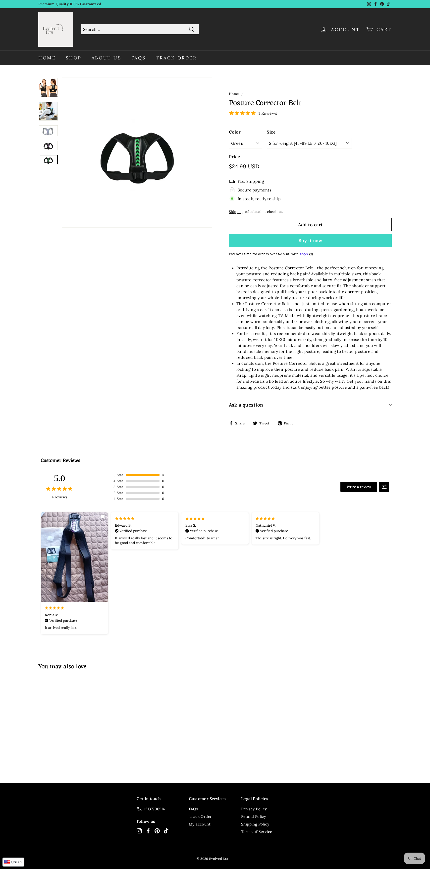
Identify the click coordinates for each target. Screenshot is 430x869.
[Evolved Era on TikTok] (166, 831)
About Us (106, 58)
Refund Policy (253, 816)
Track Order (176, 58)
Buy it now (310, 240)
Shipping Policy (255, 824)
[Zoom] (137, 153)
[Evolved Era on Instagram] (139, 831)
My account (200, 824)
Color (235, 132)
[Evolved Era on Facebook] (148, 831)
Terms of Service (256, 831)
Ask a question (246, 405)
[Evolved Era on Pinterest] (157, 831)
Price (234, 156)
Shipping (236, 211)
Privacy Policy (254, 809)
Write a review (359, 487)
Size (271, 132)
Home (47, 58)
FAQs (138, 58)
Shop (73, 58)
